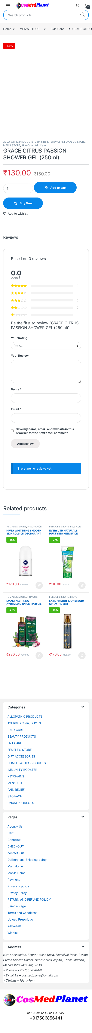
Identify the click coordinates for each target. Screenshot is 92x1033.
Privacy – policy (18, 886)
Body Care (56, 141)
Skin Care (57, 29)
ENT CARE (14, 743)
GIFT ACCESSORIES (21, 756)
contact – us (15, 853)
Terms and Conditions (22, 913)
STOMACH (14, 796)
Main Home (15, 866)
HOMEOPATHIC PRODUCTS (26, 763)
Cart (10, 833)
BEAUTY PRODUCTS (21, 736)
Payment (13, 879)
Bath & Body (42, 141)
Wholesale (14, 926)
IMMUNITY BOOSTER (22, 769)
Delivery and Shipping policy (27, 859)
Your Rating (19, 338)
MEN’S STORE (17, 783)
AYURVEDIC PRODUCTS (24, 723)
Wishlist (12, 932)
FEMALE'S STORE (74, 141)
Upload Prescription (20, 919)
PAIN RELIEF (15, 789)
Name (16, 389)
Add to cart (58, 187)
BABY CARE (15, 730)
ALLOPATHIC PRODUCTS (18, 141)
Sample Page (16, 906)
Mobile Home (16, 873)
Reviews (10, 237)
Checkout (14, 839)
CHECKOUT (15, 846)
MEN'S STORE (29, 29)
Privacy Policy (17, 893)
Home (7, 29)
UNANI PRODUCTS (20, 803)
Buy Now (26, 203)
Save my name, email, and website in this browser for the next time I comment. (45, 431)
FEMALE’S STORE (19, 750)
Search (82, 15)
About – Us (14, 826)
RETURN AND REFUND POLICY (29, 899)
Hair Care (32, 596)
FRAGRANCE (34, 526)
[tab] (10, 239)
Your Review (19, 355)
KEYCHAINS (15, 776)
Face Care (76, 526)
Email (16, 409)
